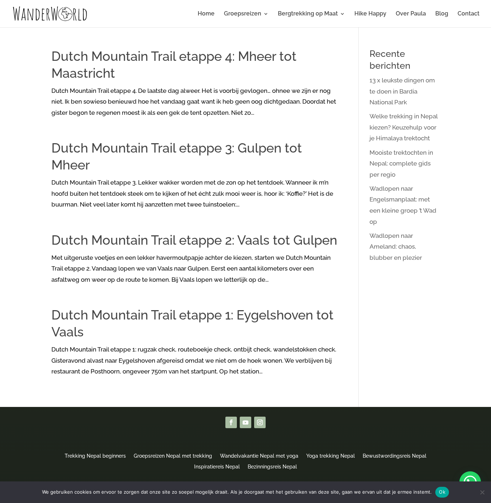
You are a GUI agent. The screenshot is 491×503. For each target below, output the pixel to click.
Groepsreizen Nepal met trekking (173, 455)
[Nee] (482, 492)
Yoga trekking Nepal (330, 455)
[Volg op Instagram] (260, 422)
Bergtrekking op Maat (308, 14)
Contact (468, 14)
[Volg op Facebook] (231, 422)
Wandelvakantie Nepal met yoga (259, 455)
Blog (441, 14)
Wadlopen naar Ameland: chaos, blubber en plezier (396, 246)
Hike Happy (370, 14)
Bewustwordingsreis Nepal (394, 455)
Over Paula (411, 14)
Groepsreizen (242, 14)
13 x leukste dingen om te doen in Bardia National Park (402, 91)
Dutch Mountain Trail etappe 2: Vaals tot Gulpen (194, 240)
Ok (442, 492)
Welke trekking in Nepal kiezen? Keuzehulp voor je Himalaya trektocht (403, 127)
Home (206, 14)
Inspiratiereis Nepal (217, 466)
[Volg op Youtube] (245, 422)
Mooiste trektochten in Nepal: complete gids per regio (401, 163)
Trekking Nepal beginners (95, 455)
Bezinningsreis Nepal (272, 466)
